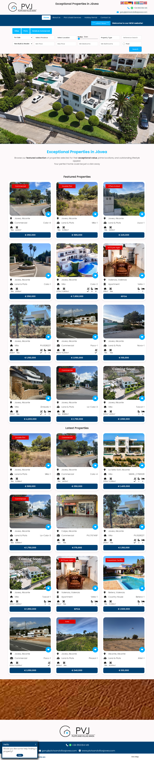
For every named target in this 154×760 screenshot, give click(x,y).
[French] (134, 2)
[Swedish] (138, 2)
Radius (83, 37)
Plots (25, 31)
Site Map (135, 757)
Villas (16, 31)
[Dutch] (141, 2)
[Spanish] (126, 2)
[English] (122, 2)
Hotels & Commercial (41, 31)
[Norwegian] (145, 2)
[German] (130, 2)
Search (135, 49)
